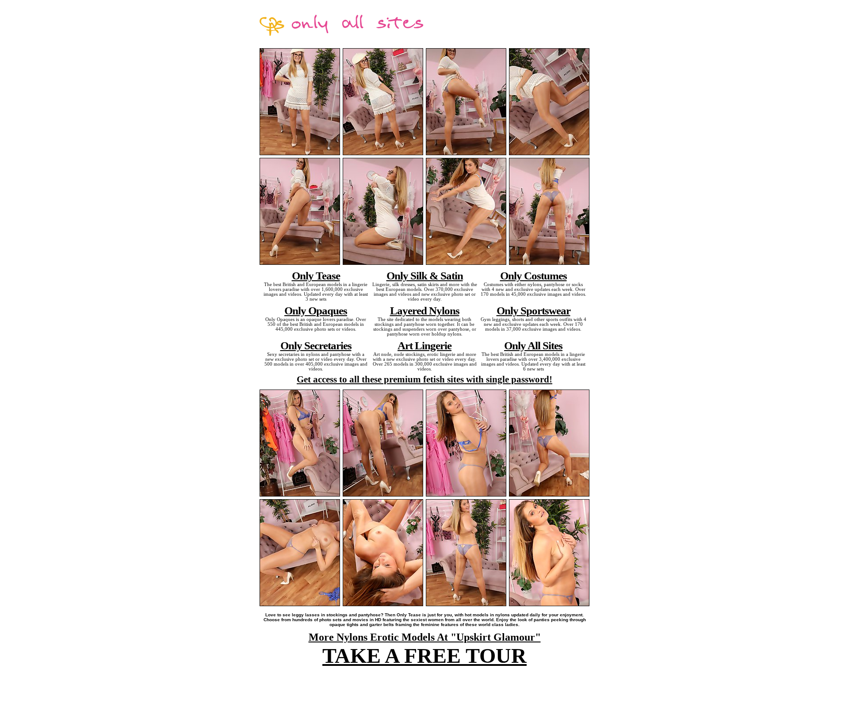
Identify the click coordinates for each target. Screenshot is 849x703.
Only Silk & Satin (424, 275)
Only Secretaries (316, 345)
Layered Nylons (424, 310)
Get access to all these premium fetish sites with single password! (424, 379)
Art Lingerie (424, 345)
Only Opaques (315, 310)
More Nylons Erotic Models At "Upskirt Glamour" (425, 637)
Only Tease (316, 275)
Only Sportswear (533, 310)
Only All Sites (533, 345)
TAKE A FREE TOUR (424, 655)
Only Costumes (533, 275)
